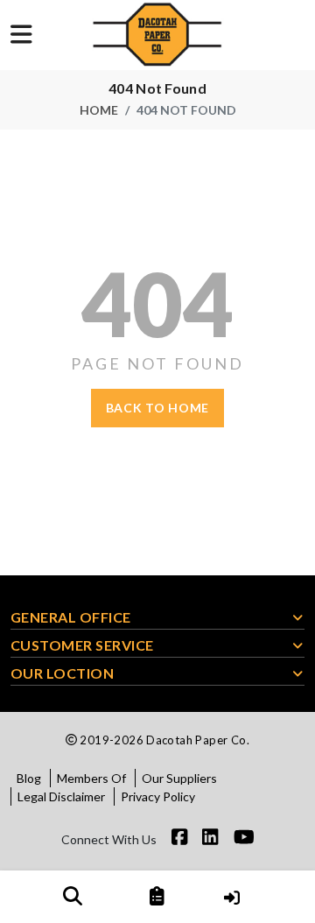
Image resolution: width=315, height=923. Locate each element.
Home (99, 109)
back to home (157, 407)
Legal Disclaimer (61, 796)
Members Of (91, 778)
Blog (29, 778)
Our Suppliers (179, 778)
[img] (72, 895)
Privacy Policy (158, 796)
